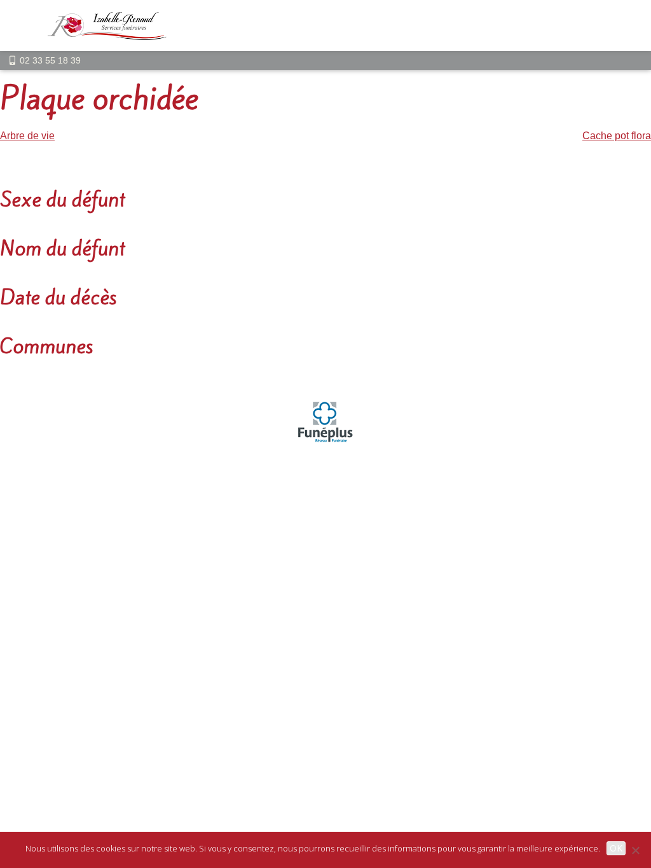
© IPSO (390, 500)
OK (616, 848)
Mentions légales (282, 500)
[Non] (635, 850)
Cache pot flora (616, 135)
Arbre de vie (27, 135)
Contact (347, 500)
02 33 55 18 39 (50, 60)
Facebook (385, 528)
